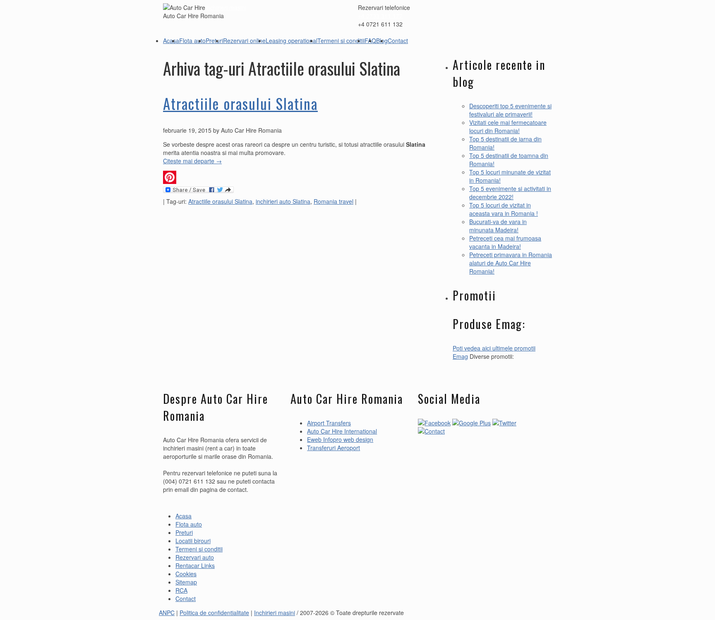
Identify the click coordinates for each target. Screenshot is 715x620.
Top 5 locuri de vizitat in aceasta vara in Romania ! (503, 209)
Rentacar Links (195, 565)
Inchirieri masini (225, 7)
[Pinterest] (295, 177)
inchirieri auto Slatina (283, 201)
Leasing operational (291, 40)
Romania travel (333, 201)
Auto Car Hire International (342, 431)
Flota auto (192, 40)
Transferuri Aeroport (333, 448)
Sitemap (186, 582)
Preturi (214, 40)
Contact (398, 40)
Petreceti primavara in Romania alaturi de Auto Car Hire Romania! (510, 262)
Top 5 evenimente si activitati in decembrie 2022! (510, 192)
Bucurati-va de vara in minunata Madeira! (498, 225)
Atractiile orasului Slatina (240, 103)
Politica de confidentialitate (214, 612)
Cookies (186, 574)
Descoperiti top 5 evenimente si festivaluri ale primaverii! (510, 110)
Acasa (171, 40)
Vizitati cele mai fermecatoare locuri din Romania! (508, 126)
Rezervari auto (194, 557)
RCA (181, 590)
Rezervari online (244, 40)
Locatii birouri (193, 541)
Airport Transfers (329, 423)
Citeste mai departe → (192, 161)
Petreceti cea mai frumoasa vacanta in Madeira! (505, 242)
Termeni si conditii (341, 40)
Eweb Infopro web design (340, 439)
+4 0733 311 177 (380, 16)
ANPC (167, 612)
